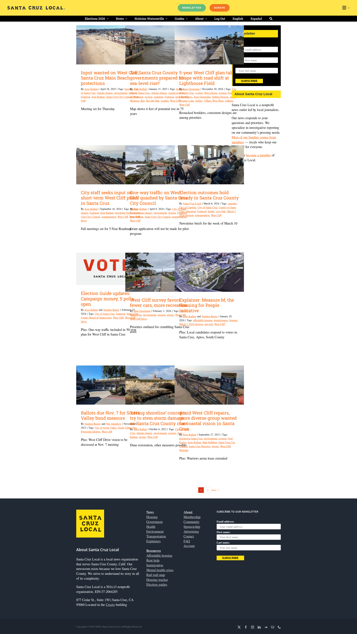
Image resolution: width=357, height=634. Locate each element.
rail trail (208, 324)
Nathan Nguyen (220, 96)
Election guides (156, 584)
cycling (199, 93)
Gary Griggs (185, 96)
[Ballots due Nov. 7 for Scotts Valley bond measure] (111, 385)
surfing (198, 100)
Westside (183, 450)
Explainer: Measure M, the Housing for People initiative (206, 305)
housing (233, 320)
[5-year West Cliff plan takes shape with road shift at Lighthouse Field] (209, 44)
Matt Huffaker (209, 442)
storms (170, 315)
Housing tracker (157, 579)
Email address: (244, 44)
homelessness (221, 320)
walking (229, 100)
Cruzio (110, 604)
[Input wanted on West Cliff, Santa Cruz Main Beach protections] (111, 44)
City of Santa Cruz (140, 93)
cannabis (232, 203)
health (211, 211)
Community (192, 521)
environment (120, 93)
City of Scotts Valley (106, 427)
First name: (223, 532)
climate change (104, 93)
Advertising (191, 531)
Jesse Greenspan (191, 89)
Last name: (242, 65)
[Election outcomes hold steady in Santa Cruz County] (209, 164)
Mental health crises (159, 570)
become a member (258, 155)
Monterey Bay (137, 100)
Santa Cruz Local (192, 203)
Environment (155, 531)
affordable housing (203, 320)
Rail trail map (155, 574)
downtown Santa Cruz (190, 438)
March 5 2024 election (191, 324)
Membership (192, 516)
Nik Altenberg (113, 423)
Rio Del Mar (152, 100)
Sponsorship (192, 526)
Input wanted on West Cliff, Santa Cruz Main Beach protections (110, 78)
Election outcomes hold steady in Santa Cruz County (209, 195)
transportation (109, 216)
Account (189, 545)
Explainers (153, 541)
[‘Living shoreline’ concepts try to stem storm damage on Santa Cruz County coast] (160, 385)
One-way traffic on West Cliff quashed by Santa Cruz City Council (159, 198)
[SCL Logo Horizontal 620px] (36, 7)
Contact (189, 536)
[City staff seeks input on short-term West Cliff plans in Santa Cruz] (111, 164)
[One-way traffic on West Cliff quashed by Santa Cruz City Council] (160, 164)
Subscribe (249, 81)
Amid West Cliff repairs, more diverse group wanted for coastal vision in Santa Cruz (208, 421)
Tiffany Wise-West (213, 100)
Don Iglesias (210, 93)
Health (150, 526)
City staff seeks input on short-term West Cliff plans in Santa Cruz (109, 198)
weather (165, 100)
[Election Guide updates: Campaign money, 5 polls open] (111, 269)
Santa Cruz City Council (119, 96)
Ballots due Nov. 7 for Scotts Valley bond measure (110, 415)
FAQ (187, 541)
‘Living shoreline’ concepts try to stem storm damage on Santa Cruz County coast (159, 418)
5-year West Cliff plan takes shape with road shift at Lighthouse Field (208, 78)
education (191, 211)
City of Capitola (187, 207)
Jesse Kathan (91, 89)
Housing (152, 516)
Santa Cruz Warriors (199, 446)
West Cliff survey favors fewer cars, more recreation (158, 302)
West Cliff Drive (138, 318)
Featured (85, 96)
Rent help (152, 560)
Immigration (154, 565)
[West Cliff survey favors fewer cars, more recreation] (160, 272)
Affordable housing (159, 555)
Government (154, 521)
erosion (148, 96)
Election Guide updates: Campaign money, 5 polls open (107, 298)
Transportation (156, 536)
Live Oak (221, 211)
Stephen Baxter (111, 310)
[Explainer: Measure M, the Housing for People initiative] (209, 272)
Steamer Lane (186, 100)
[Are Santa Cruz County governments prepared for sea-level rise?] (160, 44)
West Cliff (184, 104)
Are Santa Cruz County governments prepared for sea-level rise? (157, 78)
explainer (158, 96)
